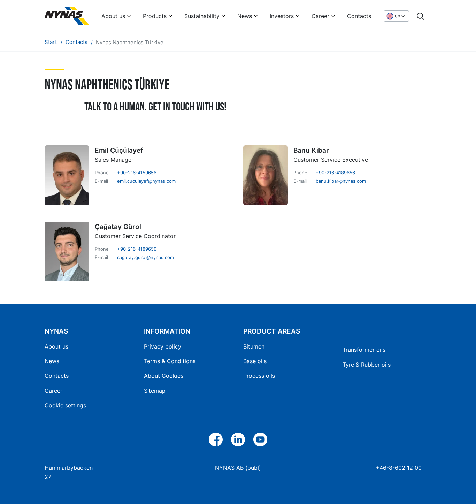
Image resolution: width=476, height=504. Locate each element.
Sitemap (155, 390)
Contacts (359, 16)
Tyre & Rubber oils (367, 364)
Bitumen (253, 346)
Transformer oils (364, 349)
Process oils (259, 375)
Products (155, 16)
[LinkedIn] (238, 439)
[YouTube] (260, 439)
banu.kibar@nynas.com (341, 181)
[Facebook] (216, 439)
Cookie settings (65, 405)
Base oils (255, 361)
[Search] (420, 16)
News (244, 16)
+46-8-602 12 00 (399, 467)
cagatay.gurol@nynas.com (145, 257)
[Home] (67, 16)
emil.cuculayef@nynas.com (146, 181)
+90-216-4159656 (136, 172)
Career (320, 16)
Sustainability (202, 16)
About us (113, 16)
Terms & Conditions (169, 361)
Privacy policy (162, 346)
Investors (282, 16)
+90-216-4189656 (335, 172)
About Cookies (163, 375)
